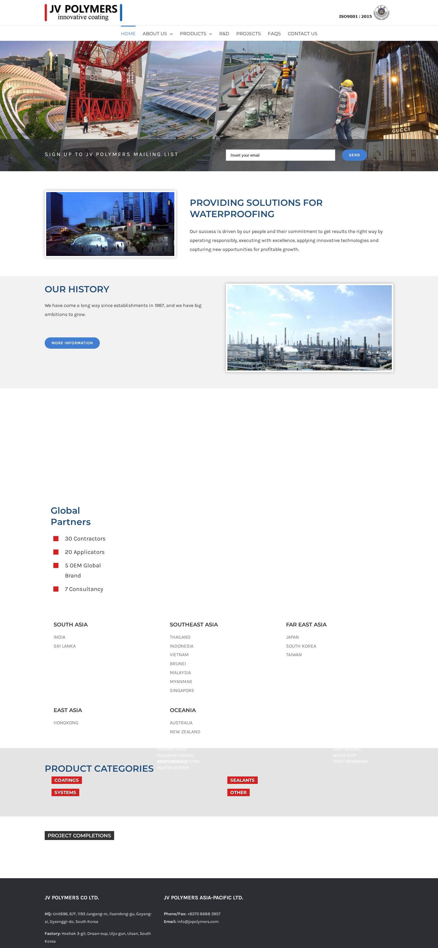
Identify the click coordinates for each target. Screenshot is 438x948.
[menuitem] (132, 33)
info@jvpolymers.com (198, 921)
